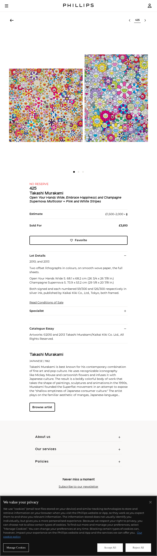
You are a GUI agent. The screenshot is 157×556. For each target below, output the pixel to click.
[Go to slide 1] (74, 172)
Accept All (110, 547)
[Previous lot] (129, 20)
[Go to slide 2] (78, 172)
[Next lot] (145, 20)
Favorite (81, 240)
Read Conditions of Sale (46, 302)
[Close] (150, 502)
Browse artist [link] (42, 407)
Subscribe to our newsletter (78, 486)
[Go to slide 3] (83, 172)
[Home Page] (78, 6)
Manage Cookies (16, 547)
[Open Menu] (9, 5)
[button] (78, 98)
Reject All (138, 547)
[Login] (149, 5)
